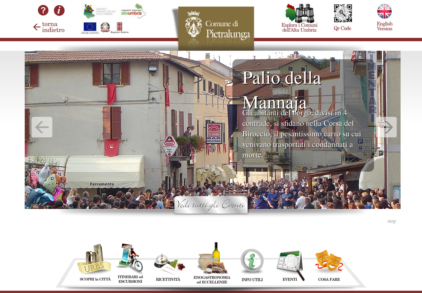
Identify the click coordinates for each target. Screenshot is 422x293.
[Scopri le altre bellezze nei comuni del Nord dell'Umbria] (299, 3)
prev (42, 127)
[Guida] (43, 18)
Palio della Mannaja (281, 89)
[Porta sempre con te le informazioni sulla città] (342, 3)
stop (391, 220)
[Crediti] (59, 13)
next (386, 127)
